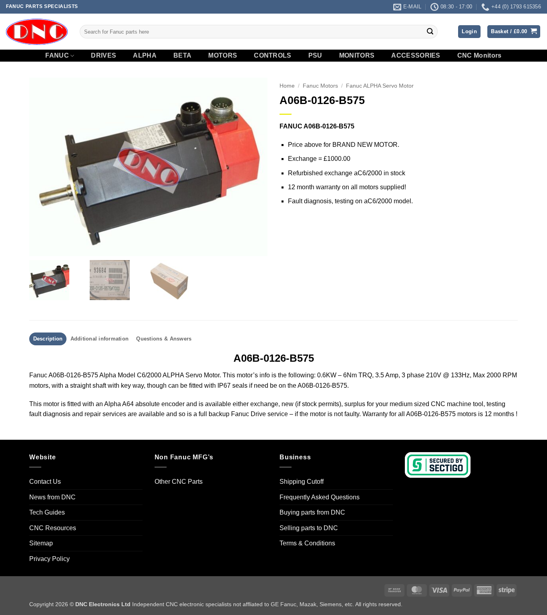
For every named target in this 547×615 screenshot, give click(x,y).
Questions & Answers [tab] (163, 339)
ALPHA (145, 55)
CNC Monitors (479, 55)
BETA (182, 55)
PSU (315, 55)
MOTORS (222, 55)
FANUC (57, 55)
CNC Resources (52, 528)
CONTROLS (273, 55)
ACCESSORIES (415, 55)
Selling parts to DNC (309, 528)
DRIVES (103, 55)
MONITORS (357, 55)
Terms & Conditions (307, 543)
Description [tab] (48, 339)
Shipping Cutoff (302, 481)
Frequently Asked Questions (320, 497)
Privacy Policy (49, 558)
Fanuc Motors (320, 86)
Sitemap (41, 543)
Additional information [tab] (99, 339)
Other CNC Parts (179, 481)
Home (287, 86)
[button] (469, 31)
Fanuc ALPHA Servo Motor (380, 86)
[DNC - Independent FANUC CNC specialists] (37, 32)
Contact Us (45, 481)
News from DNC (52, 497)
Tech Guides (47, 512)
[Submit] (430, 31)
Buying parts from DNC (312, 512)
